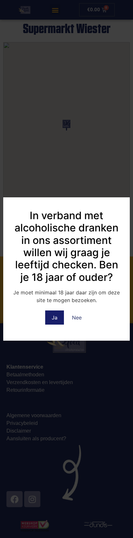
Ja (54, 317)
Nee (77, 317)
